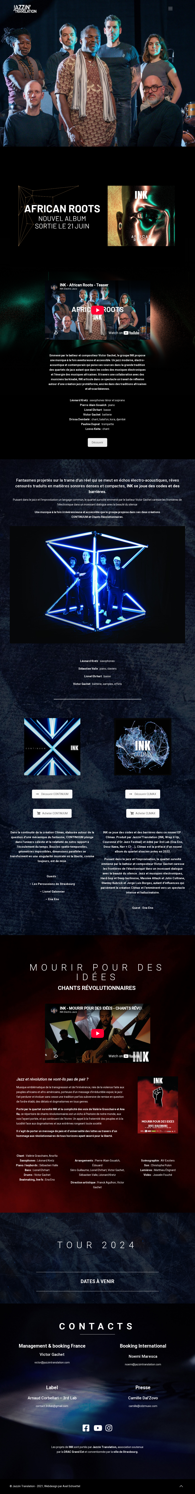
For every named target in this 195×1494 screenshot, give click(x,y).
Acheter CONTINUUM (55, 813)
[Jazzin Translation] (25, 8)
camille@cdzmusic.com (143, 1406)
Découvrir (97, 442)
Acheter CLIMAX (145, 813)
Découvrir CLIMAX (145, 794)
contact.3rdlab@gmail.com (52, 1406)
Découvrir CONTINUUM (54, 794)
